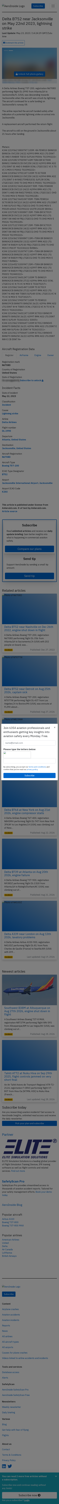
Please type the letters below (19, 749)
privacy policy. (32, 769)
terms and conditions (38, 767)
